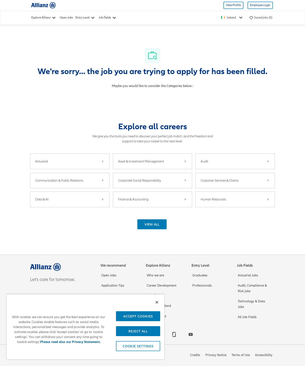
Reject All (138, 331)
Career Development (161, 285)
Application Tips (112, 285)
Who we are (155, 275)
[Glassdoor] (174, 334)
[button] (152, 224)
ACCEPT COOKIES (138, 316)
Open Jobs (66, 17)
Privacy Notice (215, 355)
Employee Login (260, 5)
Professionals (202, 285)
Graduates (199, 275)
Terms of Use (241, 355)
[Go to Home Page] (43, 5)
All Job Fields (247, 317)
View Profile (233, 5)
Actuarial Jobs (248, 275)
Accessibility (263, 355)
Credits (195, 355)
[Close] (156, 302)
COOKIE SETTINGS (138, 346)
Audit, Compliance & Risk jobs (252, 288)
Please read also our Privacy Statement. (70, 342)
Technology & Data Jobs (251, 304)
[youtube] (191, 334)
